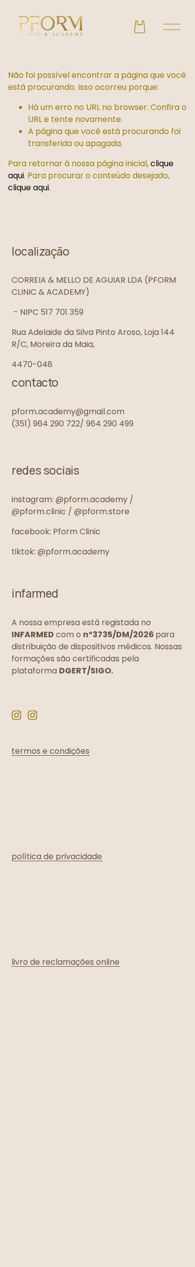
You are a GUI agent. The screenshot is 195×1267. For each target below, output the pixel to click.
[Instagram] (17, 715)
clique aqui (28, 187)
